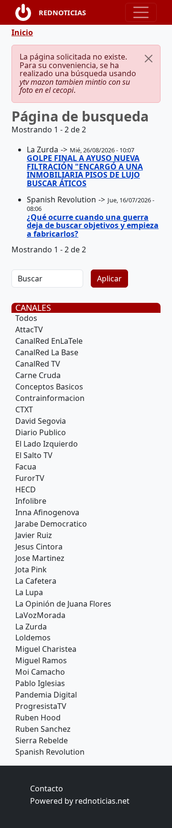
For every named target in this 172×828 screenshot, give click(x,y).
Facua (25, 466)
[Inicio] (27, 12)
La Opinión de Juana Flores (63, 604)
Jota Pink (31, 569)
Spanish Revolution (50, 752)
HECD (25, 489)
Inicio (22, 32)
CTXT (24, 409)
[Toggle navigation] (141, 12)
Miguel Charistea (45, 649)
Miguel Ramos (41, 660)
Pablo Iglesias (40, 683)
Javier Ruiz (33, 535)
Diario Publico (40, 432)
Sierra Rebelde (41, 740)
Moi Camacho (40, 672)
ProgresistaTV (40, 706)
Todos (26, 318)
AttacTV (29, 329)
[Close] (148, 58)
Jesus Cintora (39, 546)
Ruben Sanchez (43, 729)
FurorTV (29, 478)
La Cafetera (35, 581)
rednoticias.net (102, 801)
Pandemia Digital (46, 694)
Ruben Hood (38, 717)
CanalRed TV (37, 364)
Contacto (46, 788)
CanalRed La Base (46, 352)
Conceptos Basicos (49, 386)
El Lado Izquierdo (46, 444)
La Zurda (31, 626)
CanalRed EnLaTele (49, 341)
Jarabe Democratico (51, 524)
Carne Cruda (38, 375)
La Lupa (29, 592)
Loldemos (33, 637)
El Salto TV (34, 455)
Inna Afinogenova (47, 512)
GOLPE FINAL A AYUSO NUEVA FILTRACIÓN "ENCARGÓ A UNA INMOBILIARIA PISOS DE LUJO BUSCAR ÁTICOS (85, 171)
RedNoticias (62, 12)
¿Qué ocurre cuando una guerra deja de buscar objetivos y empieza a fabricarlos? (93, 225)
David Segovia (40, 421)
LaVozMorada (40, 615)
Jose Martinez (39, 558)
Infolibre (30, 501)
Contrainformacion (50, 398)
